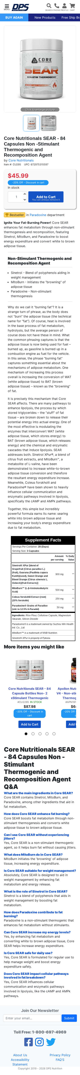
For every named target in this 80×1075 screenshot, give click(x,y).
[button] (7, 7)
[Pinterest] (39, 1044)
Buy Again (14, 17)
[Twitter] (51, 1044)
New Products (45, 17)
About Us (20, 1055)
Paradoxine (38, 215)
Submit (69, 1018)
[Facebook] (28, 1044)
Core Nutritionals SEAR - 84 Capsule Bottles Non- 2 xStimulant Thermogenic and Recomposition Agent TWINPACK (29, 693)
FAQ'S (60, 1060)
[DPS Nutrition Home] (20, 7)
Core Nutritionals (21, 160)
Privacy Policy (60, 1055)
